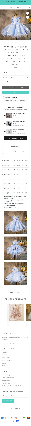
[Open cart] (29, 7)
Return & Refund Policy (8, 377)
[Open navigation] (2, 7)
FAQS (3, 366)
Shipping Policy (6, 375)
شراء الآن (15, 92)
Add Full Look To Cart (15, 138)
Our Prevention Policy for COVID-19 (11, 386)
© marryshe (15, 408)
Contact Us (5, 355)
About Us (4, 352)
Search (4, 363)
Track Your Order (6, 383)
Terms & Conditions (7, 360)
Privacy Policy (5, 357)
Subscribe (8, 401)
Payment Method (6, 380)
